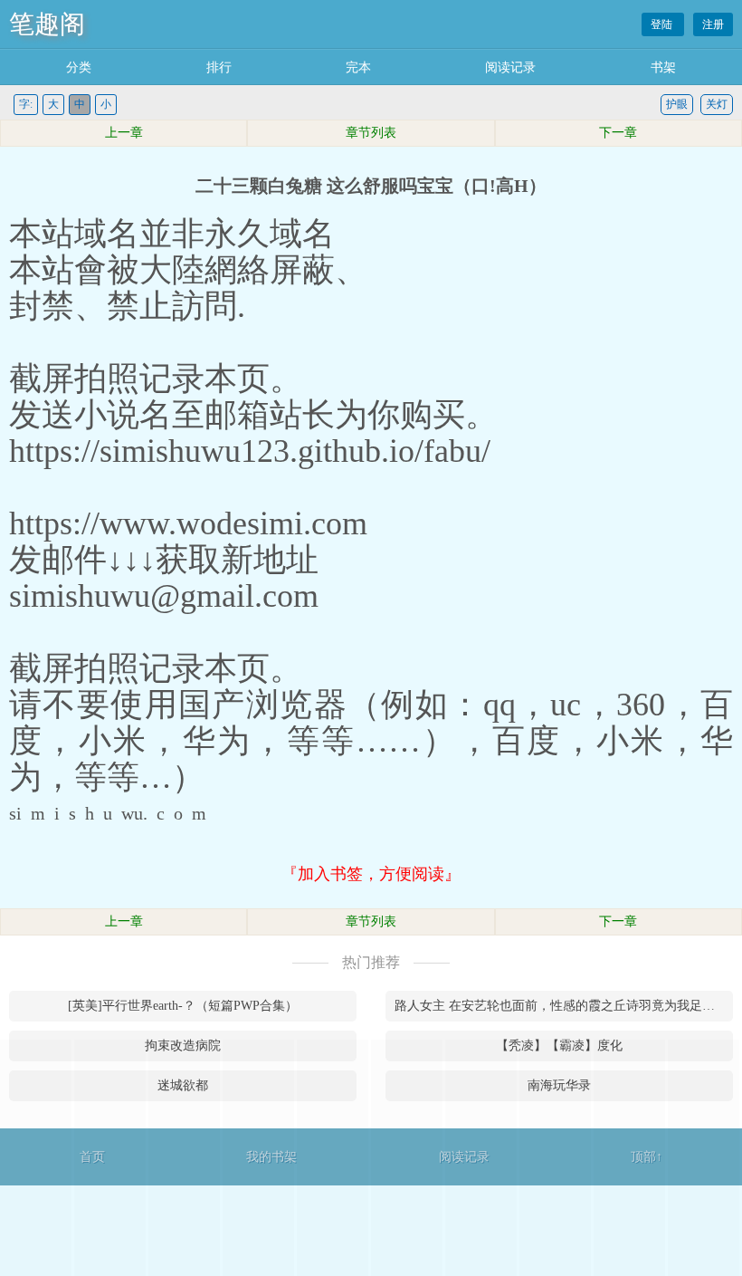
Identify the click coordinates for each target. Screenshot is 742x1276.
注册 (713, 24)
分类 (78, 67)
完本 (358, 67)
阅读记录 (510, 67)
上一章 (124, 132)
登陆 (663, 24)
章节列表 (371, 132)
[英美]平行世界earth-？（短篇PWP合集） (183, 1005)
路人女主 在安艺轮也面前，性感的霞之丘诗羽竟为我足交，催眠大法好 (564, 1005)
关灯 (717, 104)
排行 (219, 67)
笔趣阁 (47, 24)
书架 (663, 67)
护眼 (677, 104)
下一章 (618, 132)
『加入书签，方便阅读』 (371, 874)
